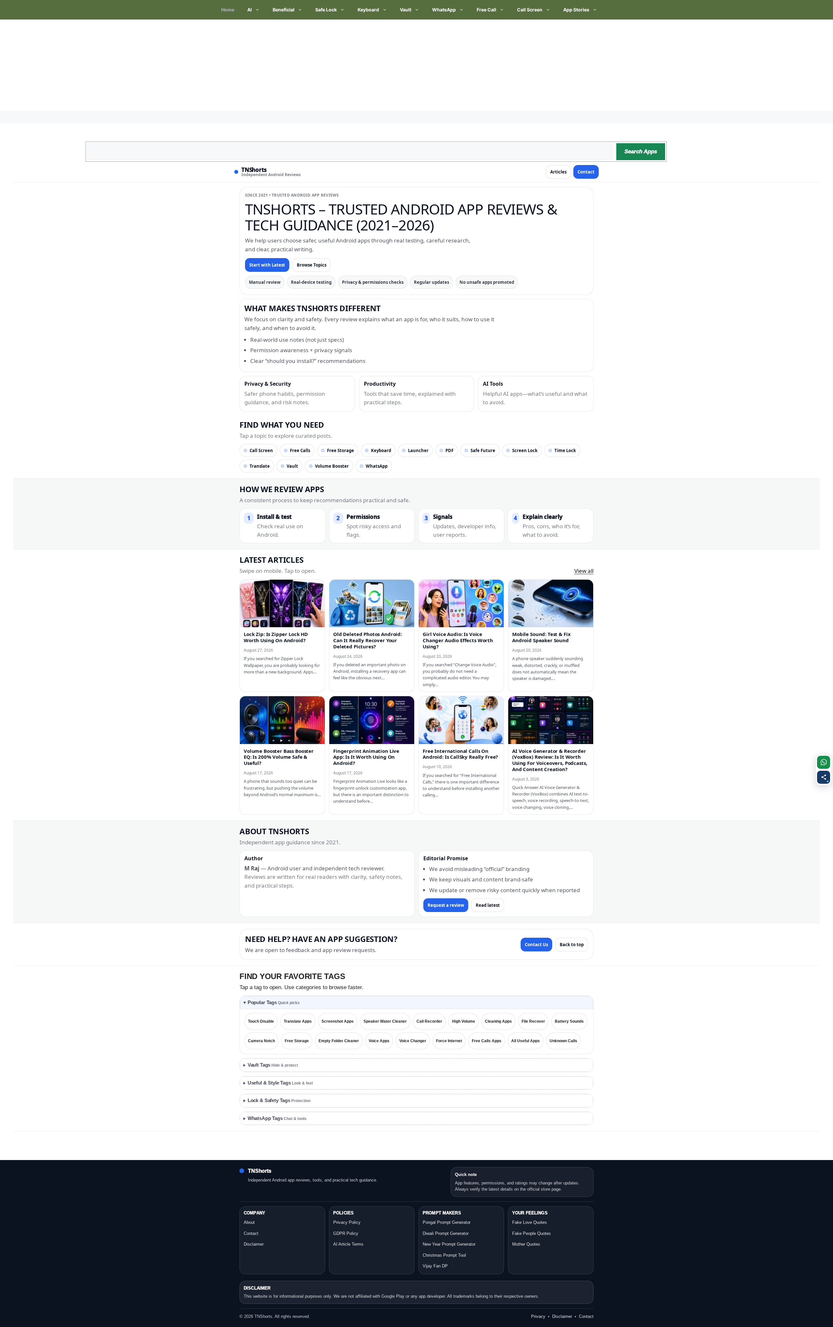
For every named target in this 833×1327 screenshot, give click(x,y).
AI (249, 9)
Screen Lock (525, 450)
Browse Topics (311, 265)
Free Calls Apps (486, 1041)
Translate (260, 466)
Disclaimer (254, 1244)
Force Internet (449, 1041)
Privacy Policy (347, 1222)
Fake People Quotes (531, 1233)
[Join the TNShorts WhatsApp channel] (823, 762)
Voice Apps (379, 1041)
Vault (405, 9)
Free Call (486, 9)
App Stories (576, 9)
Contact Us (536, 944)
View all (584, 570)
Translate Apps (298, 1021)
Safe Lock (326, 9)
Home (227, 9)
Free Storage (340, 450)
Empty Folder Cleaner (339, 1041)
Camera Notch (261, 1041)
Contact (586, 172)
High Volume (463, 1021)
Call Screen (529, 9)
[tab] (416, 1002)
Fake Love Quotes (529, 1222)
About (249, 1222)
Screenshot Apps (337, 1021)
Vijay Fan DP (435, 1266)
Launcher (418, 450)
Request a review (446, 905)
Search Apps (640, 151)
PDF (449, 450)
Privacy (538, 1316)
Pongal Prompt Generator (447, 1222)
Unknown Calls (563, 1041)
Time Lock (565, 450)
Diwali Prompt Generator (446, 1233)
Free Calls (300, 450)
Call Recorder (429, 1021)
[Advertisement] (195, 65)
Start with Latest (267, 265)
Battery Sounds (569, 1021)
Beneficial (283, 9)
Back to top (572, 944)
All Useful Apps (525, 1041)
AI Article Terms (348, 1244)
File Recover (533, 1021)
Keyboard (368, 9)
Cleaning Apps (498, 1021)
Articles (558, 172)
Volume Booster (332, 466)
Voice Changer (412, 1041)
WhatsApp (444, 9)
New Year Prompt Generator (449, 1244)
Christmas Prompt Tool (444, 1255)
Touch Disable (261, 1021)
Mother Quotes (526, 1244)
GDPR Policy (345, 1233)
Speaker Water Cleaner (385, 1021)
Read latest (488, 905)
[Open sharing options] (823, 777)
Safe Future (483, 450)
